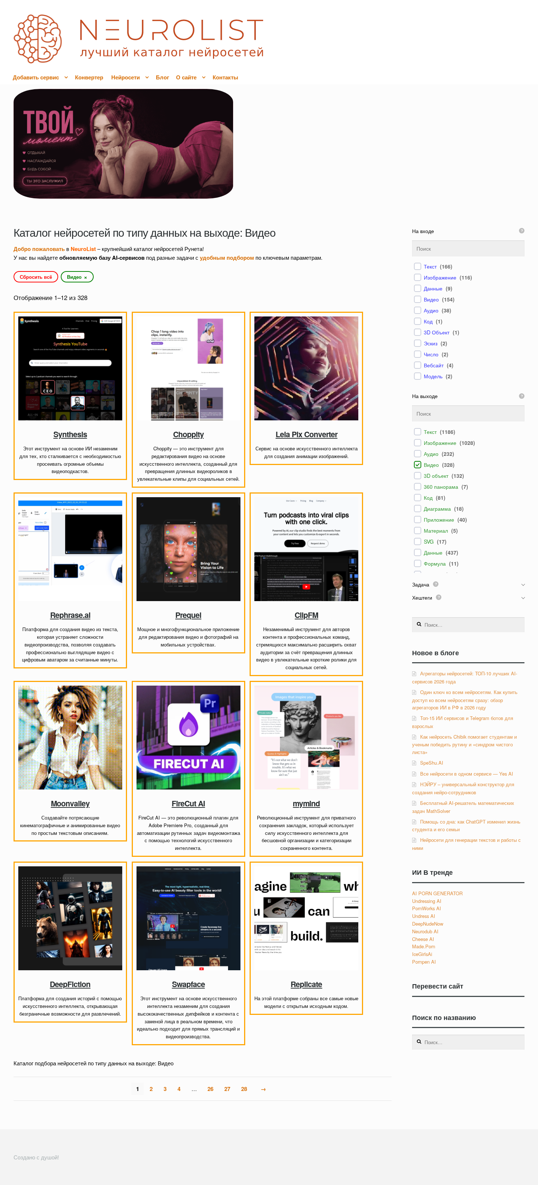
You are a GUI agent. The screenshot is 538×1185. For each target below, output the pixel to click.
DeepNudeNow (427, 923)
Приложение (439, 519)
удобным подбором (227, 258)
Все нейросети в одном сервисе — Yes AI (466, 773)
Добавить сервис (36, 77)
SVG (429, 541)
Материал (436, 530)
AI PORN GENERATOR (437, 893)
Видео (431, 299)
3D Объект (436, 332)
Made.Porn (423, 946)
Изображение (440, 277)
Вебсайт (434, 365)
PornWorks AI (426, 908)
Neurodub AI (425, 931)
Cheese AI (423, 938)
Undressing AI (426, 900)
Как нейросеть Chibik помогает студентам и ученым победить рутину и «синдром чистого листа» (464, 744)
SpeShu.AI (431, 762)
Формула (435, 563)
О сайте (186, 77)
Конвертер (89, 77)
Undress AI (423, 915)
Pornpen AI (424, 961)
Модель (433, 376)
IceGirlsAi (422, 953)
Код (428, 321)
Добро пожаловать (39, 249)
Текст (430, 266)
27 (227, 1089)
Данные (433, 288)
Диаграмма (437, 508)
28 (244, 1089)
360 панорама (441, 486)
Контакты (225, 77)
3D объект (436, 475)
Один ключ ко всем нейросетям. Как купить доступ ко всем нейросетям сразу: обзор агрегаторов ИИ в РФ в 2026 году (465, 700)
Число (431, 354)
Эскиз (430, 343)
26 (210, 1089)
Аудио (431, 310)
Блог (162, 77)
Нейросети (125, 77)
